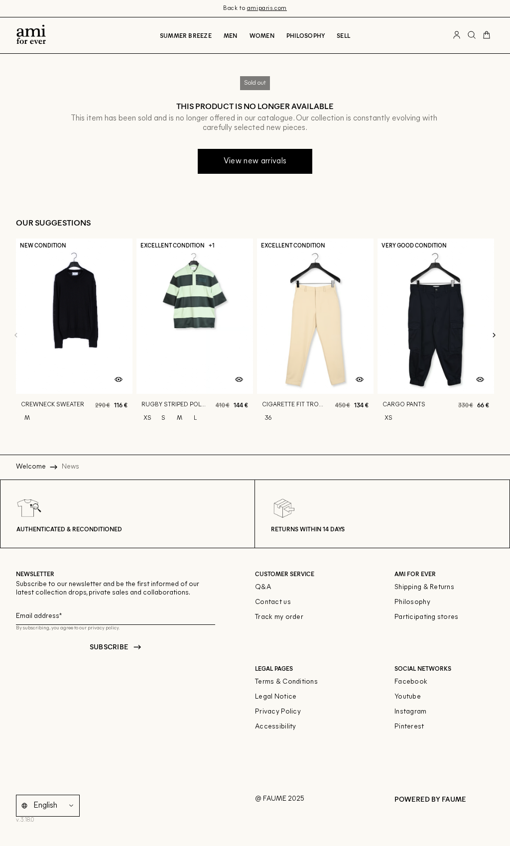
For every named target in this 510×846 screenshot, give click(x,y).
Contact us (273, 602)
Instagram (410, 712)
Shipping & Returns (424, 587)
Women (262, 35)
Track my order (279, 617)
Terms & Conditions (286, 682)
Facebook (410, 682)
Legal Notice (275, 697)
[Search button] (471, 35)
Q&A (263, 587)
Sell (343, 35)
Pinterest (409, 726)
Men (231, 35)
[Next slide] (494, 336)
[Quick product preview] (118, 380)
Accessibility (275, 726)
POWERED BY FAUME (430, 799)
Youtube (407, 697)
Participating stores (426, 617)
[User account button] (456, 35)
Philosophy (305, 35)
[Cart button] (486, 35)
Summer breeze (186, 35)
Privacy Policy (278, 712)
